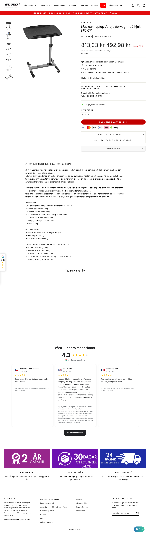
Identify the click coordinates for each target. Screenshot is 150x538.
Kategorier (44, 5)
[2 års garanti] (27, 458)
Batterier (94, 5)
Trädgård (72, 5)
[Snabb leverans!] (123, 458)
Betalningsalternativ (47, 503)
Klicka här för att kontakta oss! (94, 78)
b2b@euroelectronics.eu (99, 93)
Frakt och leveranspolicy (113, 134)
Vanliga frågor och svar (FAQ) (113, 140)
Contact (43, 514)
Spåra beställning (115, 5)
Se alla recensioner (75, 433)
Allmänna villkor (82, 503)
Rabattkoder (80, 511)
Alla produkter (60, 5)
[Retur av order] (75, 458)
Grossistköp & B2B (47, 511)
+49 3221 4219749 (93, 96)
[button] (139, 529)
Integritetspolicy (82, 507)
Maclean (86, 22)
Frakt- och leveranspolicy (49, 499)
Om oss (79, 499)
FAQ (41, 518)
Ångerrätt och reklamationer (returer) (53, 507)
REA (103, 5)
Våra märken (29, 5)
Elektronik (84, 5)
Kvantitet (87, 110)
